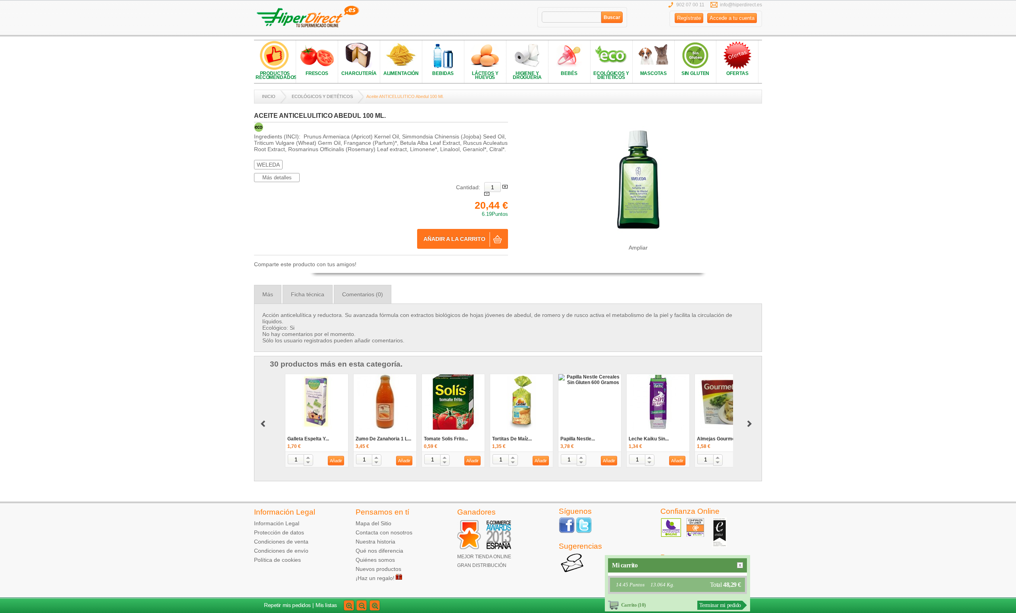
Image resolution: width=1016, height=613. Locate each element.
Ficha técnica (307, 294)
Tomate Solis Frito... (446, 439)
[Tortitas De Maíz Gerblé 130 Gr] (521, 402)
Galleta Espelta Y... (308, 439)
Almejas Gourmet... (718, 439)
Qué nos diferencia (379, 551)
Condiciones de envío (281, 551)
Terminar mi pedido (720, 605)
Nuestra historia (375, 541)
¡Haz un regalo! (375, 578)
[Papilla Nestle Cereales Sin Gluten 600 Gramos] (589, 379)
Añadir (336, 460)
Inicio (268, 96)
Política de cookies (277, 560)
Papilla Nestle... (577, 439)
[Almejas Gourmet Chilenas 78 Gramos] (726, 402)
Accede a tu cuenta (732, 18)
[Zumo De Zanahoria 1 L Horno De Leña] (385, 402)
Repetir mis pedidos (287, 605)
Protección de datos (279, 532)
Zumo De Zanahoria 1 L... (383, 439)
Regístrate (689, 18)
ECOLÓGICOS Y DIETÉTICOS (322, 96)
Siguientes (263, 424)
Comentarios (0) (362, 294)
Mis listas (326, 605)
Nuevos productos (378, 569)
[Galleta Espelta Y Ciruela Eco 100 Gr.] (316, 402)
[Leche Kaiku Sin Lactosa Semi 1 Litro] (658, 402)
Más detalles (277, 178)
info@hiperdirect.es (741, 5)
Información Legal (276, 523)
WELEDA (268, 164)
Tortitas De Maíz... (512, 439)
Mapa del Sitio (373, 523)
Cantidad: (468, 187)
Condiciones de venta (281, 541)
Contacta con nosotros (384, 532)
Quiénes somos (375, 560)
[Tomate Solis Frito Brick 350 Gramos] (453, 402)
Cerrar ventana (740, 565)
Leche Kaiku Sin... (649, 439)
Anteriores (749, 424)
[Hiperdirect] (310, 17)
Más (267, 294)
